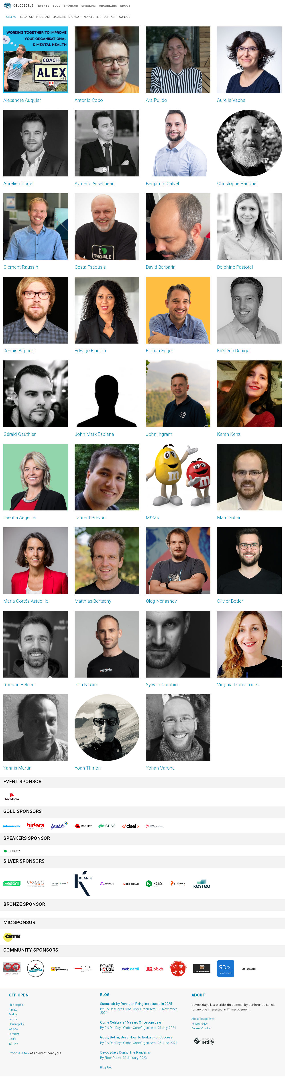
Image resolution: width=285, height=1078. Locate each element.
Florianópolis (16, 1024)
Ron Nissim (86, 684)
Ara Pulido (156, 100)
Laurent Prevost (91, 517)
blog (57, 5)
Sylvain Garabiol (162, 684)
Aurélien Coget (18, 183)
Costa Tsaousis (90, 267)
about (125, 5)
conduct (125, 16)
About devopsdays (202, 1018)
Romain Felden (19, 684)
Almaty (13, 1009)
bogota (13, 1019)
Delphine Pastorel (235, 267)
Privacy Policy (199, 1023)
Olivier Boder (230, 601)
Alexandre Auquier (22, 100)
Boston (13, 1014)
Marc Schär (228, 517)
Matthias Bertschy (93, 601)
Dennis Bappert (19, 350)
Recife (12, 1038)
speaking (88, 5)
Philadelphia (16, 1004)
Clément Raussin (20, 267)
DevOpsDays (22, 5)
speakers (59, 16)
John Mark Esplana (94, 434)
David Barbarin (161, 267)
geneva (11, 16)
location (26, 16)
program (43, 16)
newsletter (92, 16)
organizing (108, 5)
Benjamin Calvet (162, 183)
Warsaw (13, 1029)
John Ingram (159, 434)
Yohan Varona (160, 768)
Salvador (14, 1034)
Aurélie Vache (231, 100)
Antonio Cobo (89, 100)
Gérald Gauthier (19, 434)
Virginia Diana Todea (238, 684)
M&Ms (152, 517)
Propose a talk (19, 1053)
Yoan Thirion (88, 768)
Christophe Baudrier (237, 183)
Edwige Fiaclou (90, 350)
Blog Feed (106, 1067)
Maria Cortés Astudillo (26, 601)
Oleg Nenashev (161, 601)
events (43, 5)
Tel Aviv (13, 1043)
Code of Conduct (201, 1028)
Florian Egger (159, 350)
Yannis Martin (17, 768)
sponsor (71, 5)
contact (110, 16)
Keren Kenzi (229, 434)
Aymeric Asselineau (95, 183)
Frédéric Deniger (234, 350)
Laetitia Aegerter (20, 517)
